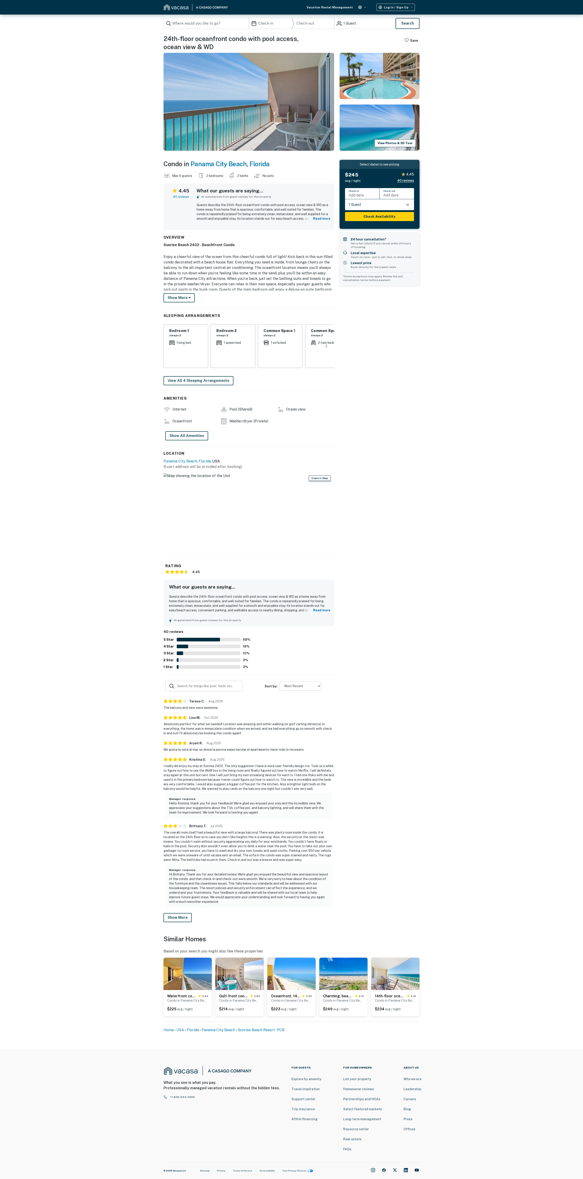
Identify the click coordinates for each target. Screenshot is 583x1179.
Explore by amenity (306, 1079)
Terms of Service (242, 1170)
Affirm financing (305, 1119)
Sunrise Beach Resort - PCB (261, 1030)
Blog (407, 1109)
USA (180, 1030)
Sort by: (271, 686)
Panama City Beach (219, 164)
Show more (178, 298)
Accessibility (267, 1170)
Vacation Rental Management (330, 7)
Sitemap (205, 1170)
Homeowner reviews (358, 1089)
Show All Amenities (186, 436)
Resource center (356, 1129)
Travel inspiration (306, 1089)
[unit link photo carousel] (188, 973)
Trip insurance (303, 1109)
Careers (410, 1099)
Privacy (221, 1170)
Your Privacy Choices (294, 1170)
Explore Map (320, 478)
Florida (260, 164)
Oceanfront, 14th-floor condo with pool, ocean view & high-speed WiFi (285, 996)
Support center (303, 1099)
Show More (178, 917)
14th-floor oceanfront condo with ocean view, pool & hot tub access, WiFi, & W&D (390, 996)
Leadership (412, 1089)
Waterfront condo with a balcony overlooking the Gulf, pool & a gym (182, 996)
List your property (357, 1079)
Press (408, 1119)
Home (169, 1030)
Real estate (352, 1139)
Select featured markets (362, 1109)
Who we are (412, 1079)
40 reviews (181, 197)
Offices (409, 1129)
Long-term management (362, 1119)
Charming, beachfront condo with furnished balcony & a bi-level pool (338, 996)
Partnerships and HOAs (361, 1099)
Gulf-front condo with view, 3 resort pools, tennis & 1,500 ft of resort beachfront (233, 996)
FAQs (347, 1149)
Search (407, 23)
